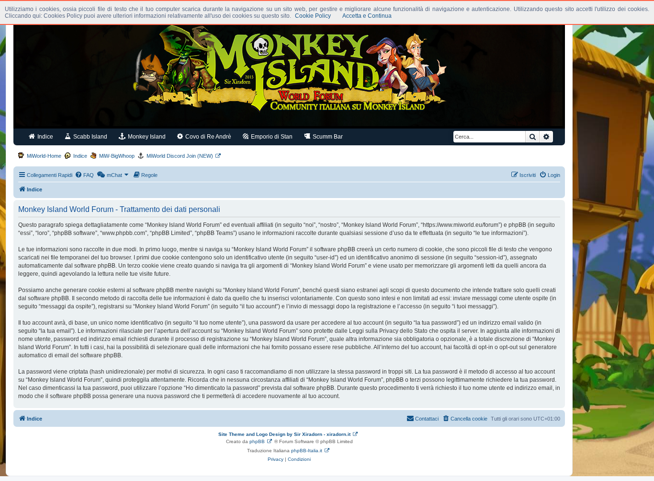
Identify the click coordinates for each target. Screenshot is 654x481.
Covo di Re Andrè (207, 136)
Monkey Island (146, 136)
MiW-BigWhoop (117, 156)
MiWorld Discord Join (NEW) (180, 156)
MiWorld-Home (44, 156)
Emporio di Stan (271, 136)
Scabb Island (89, 136)
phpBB (257, 441)
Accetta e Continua (367, 15)
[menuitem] (84, 175)
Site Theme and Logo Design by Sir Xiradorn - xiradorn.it (284, 434)
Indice (44, 136)
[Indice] (289, 71)
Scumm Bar (327, 136)
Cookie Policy (313, 15)
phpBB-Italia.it (306, 450)
